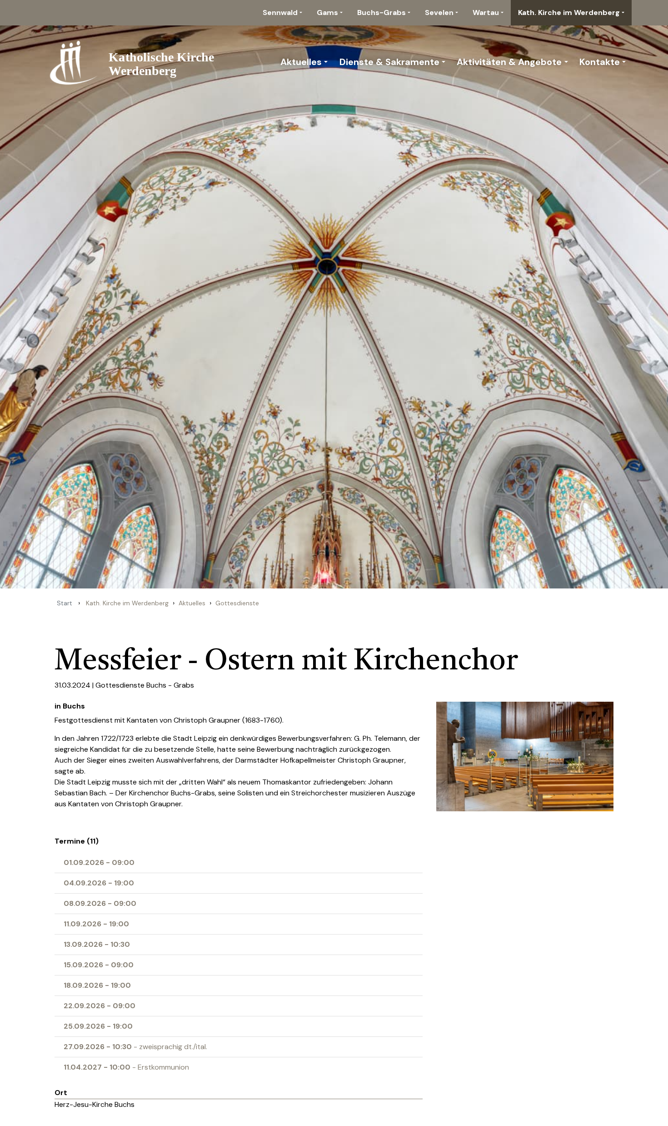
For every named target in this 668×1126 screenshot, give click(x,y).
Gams (327, 12)
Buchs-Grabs (381, 12)
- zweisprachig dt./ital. (135, 1046)
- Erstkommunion (126, 1067)
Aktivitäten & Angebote (509, 62)
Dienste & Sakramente (389, 62)
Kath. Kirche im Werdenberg (569, 12)
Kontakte (599, 62)
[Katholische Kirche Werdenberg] (137, 62)
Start (64, 603)
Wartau (486, 12)
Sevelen (439, 12)
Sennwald (280, 12)
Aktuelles (301, 62)
